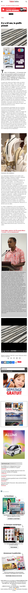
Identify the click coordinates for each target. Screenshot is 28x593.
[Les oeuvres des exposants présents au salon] (14, 133)
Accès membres (4, 589)
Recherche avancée (6, 371)
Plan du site (11, 589)
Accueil (3, 5)
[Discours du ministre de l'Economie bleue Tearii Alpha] (14, 234)
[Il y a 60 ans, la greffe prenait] (14, 29)
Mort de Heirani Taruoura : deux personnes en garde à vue (13, 483)
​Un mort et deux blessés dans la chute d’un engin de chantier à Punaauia (13, 471)
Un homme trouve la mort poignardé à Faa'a (13, 475)
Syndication (19, 589)
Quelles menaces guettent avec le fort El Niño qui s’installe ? (13, 479)
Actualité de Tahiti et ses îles (12, 5)
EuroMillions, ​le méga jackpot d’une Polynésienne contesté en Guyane (11, 466)
